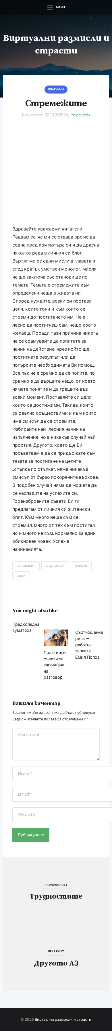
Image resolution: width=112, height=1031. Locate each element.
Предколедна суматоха (25, 627)
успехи (81, 565)
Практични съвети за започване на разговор (55, 665)
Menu (60, 7)
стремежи (55, 565)
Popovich (80, 115)
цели (21, 575)
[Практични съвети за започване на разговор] (56, 637)
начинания (26, 565)
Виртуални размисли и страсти (63, 1019)
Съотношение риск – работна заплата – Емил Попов (89, 644)
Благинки (56, 89)
